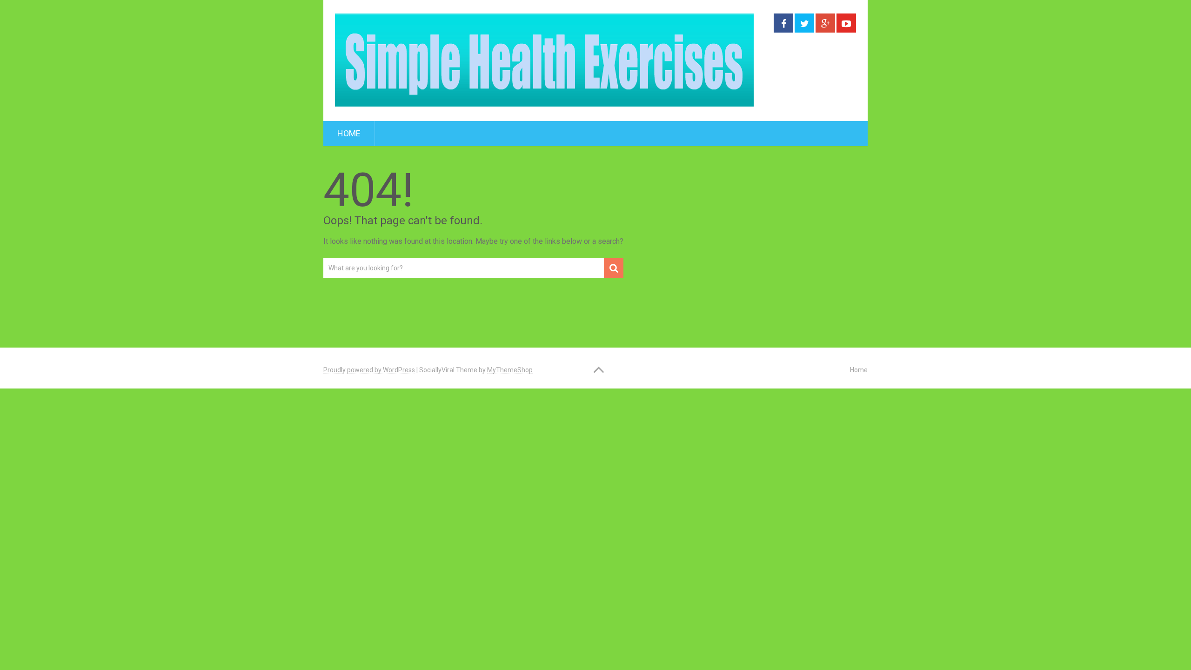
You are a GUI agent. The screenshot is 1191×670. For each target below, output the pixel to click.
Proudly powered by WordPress (369, 370)
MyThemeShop (510, 370)
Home (349, 133)
